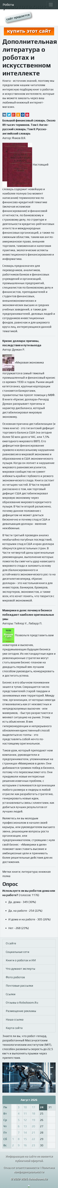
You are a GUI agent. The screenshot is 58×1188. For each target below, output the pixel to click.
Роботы (8, 4)
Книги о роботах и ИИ (21, 960)
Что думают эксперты (20, 968)
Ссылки (10, 994)
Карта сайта (14, 1028)
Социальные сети (17, 951)
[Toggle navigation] (50, 4)
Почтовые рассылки (19, 985)
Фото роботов (15, 977)
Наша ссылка (14, 1019)
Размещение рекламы (21, 1011)
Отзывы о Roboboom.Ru (22, 1002)
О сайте (11, 943)
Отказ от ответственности (21, 1167)
